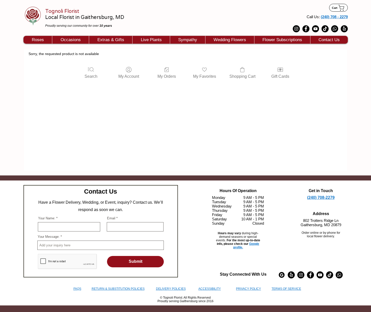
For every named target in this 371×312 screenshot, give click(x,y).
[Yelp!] (344, 28)
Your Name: (46, 218)
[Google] (281, 274)
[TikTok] (325, 28)
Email (111, 218)
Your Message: (49, 236)
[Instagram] (296, 28)
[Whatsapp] (334, 28)
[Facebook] (305, 28)
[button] (70, 40)
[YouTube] (315, 28)
